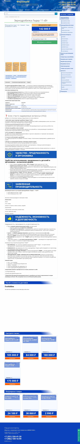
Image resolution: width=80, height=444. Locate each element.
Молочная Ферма (65, 38)
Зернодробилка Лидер (22, 75)
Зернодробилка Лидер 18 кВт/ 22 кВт (48, 339)
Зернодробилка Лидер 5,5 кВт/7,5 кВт (11, 339)
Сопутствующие (65, 51)
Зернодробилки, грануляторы (67, 32)
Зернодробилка (9, 75)
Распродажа (64, 91)
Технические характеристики (18, 82)
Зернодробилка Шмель (66, 22)
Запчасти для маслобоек (66, 74)
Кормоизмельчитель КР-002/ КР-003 (48, 397)
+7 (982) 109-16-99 (67, 4)
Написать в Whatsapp (78, 436)
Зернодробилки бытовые (67, 25)
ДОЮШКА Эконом (65, 47)
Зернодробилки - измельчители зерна (67, 28)
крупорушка (14, 78)
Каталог (27, 10)
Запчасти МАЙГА (65, 89)
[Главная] (7, 1)
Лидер (15, 75)
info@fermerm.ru (8, 441)
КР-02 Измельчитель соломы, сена (29, 397)
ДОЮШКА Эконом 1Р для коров (11, 397)
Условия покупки (44, 10)
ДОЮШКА (63, 36)
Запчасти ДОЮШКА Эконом (67, 85)
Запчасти (63, 70)
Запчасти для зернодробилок (67, 72)
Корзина (34, 10)
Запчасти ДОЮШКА (65, 80)
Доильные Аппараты (66, 34)
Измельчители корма (65, 30)
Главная (20, 10)
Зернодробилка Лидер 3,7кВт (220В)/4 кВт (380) (30, 340)
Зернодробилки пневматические (65, 18)
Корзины (52, 35)
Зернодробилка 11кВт (10, 76)
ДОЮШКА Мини (64, 40)
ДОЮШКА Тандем (65, 42)
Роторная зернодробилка (21, 76)
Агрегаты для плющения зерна (67, 54)
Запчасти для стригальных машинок (67, 77)
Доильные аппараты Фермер (67, 49)
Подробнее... (12, 358)
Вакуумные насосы (65, 63)
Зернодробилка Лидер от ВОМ (10, 365)
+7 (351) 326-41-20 (67, 2)
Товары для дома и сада (67, 68)
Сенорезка (8, 78)
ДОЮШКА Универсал (65, 44)
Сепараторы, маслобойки (67, 56)
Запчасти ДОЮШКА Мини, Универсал (66, 82)
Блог (52, 10)
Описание (7, 82)
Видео (28, 82)
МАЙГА (63, 87)
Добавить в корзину (45, 42)
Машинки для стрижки (66, 59)
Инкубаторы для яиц (66, 61)
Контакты (59, 10)
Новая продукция (65, 66)
